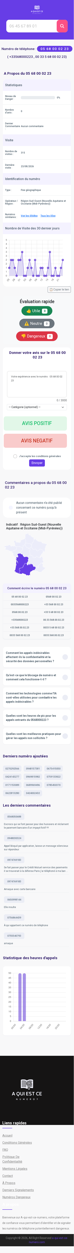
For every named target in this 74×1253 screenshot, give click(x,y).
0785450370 (53, 784)
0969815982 (33, 776)
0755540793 (14, 935)
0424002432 (33, 793)
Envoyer (37, 463)
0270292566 (12, 768)
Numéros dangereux (16, 1197)
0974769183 (14, 859)
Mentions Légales (14, 1169)
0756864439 (14, 917)
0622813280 (12, 793)
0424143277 (12, 776)
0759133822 (53, 776)
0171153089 (12, 784)
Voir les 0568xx (29, 215)
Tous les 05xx (48, 215)
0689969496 (33, 784)
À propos (8, 1183)
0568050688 (14, 816)
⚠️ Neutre (36, 323)
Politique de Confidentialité (12, 1159)
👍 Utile (36, 310)
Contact (7, 1176)
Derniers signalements (18, 1190)
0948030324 (14, 838)
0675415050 (53, 768)
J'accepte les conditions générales (40, 456)
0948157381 (33, 768)
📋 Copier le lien (59, 289)
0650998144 (14, 899)
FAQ (5, 1150)
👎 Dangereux (36, 336)
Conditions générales (17, 1143)
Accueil (7, 1135)
